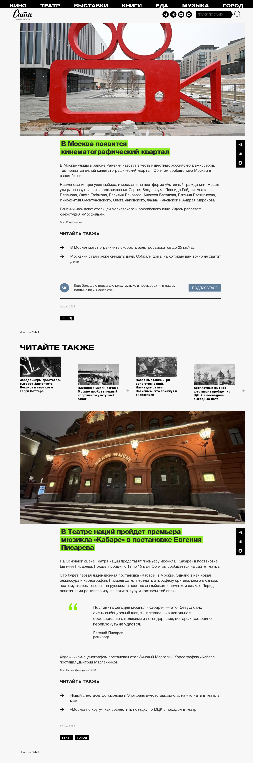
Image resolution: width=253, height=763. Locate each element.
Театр (50, 6)
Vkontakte (173, 14)
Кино (18, 6)
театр (66, 737)
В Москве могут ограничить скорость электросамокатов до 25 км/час (132, 247)
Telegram (165, 14)
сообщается (178, 566)
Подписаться (205, 288)
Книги (132, 6)
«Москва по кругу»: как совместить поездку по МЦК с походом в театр (133, 709)
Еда (161, 6)
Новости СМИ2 (29, 332)
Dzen (181, 14)
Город (233, 6)
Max (189, 14)
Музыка (195, 6)
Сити (22, 14)
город (67, 318)
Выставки (91, 6)
